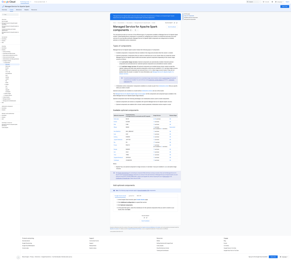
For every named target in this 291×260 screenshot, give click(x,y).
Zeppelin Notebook (118, 157)
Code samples (160, 245)
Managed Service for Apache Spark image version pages (130, 94)
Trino (115, 154)
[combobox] (253, 1)
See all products (26, 240)
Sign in (287, 1)
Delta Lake (116, 119)
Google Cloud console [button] (120, 195)
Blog (225, 240)
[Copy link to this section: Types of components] (132, 46)
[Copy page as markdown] (135, 30)
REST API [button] (139, 195)
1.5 (154, 121)
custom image (166, 78)
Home (114, 22)
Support (91, 243)
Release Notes (92, 245)
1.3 (154, 131)
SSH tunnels (166, 176)
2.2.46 (154, 119)
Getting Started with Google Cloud (165, 243)
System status (92, 248)
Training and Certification (163, 250)
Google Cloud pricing (27, 243)
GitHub (158, 240)
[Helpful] (174, 23)
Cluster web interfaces (123, 173)
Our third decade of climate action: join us (62, 256)
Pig (114, 142)
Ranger (115, 149)
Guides (11, 9)
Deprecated (172, 127)
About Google (25, 256)
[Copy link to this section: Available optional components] (140, 110)
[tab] (120, 195)
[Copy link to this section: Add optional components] (136, 185)
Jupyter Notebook (118, 139)
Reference (19, 9)
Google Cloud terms (46, 256)
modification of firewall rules (122, 178)
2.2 (154, 136)
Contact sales (25, 248)
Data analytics (129, 22)
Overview (4, 9)
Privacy (32, 256)
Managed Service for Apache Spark (17, 6)
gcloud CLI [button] (131, 195)
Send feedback (172, 27)
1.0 (154, 160)
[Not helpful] (177, 23)
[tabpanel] (145, 205)
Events (225, 243)
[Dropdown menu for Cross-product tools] (47, 2)
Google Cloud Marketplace (28, 245)
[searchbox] (10, 14)
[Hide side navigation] (18, 257)
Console (267, 2)
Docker (115, 121)
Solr (115, 152)
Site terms (37, 256)
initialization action (164, 86)
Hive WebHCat (117, 131)
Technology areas (24, 2)
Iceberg (115, 136)
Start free (284, 6)
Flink (115, 124)
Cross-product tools (39, 2)
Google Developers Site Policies (135, 228)
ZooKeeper (116, 160)
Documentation (121, 22)
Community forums (94, 240)
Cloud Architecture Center (163, 248)
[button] (10, 23)
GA (170, 119)
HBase (115, 127)
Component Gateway (128, 174)
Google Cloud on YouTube (230, 248)
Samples (26, 9)
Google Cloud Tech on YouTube (231, 250)
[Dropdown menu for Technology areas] (31, 2)
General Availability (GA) (143, 190)
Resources (34, 9)
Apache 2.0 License (114, 228)
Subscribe (273, 256)
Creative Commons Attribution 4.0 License (151, 227)
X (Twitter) (226, 245)
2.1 (161, 128)
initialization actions (147, 90)
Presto (115, 145)
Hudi (115, 134)
